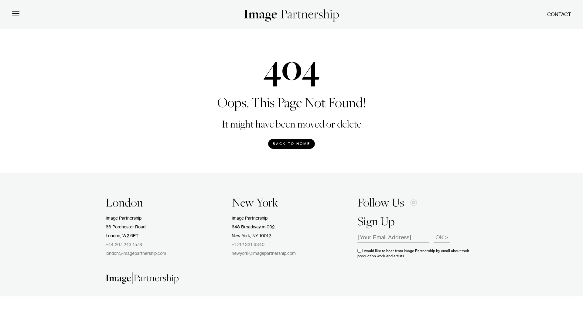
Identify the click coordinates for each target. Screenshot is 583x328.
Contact (559, 14)
